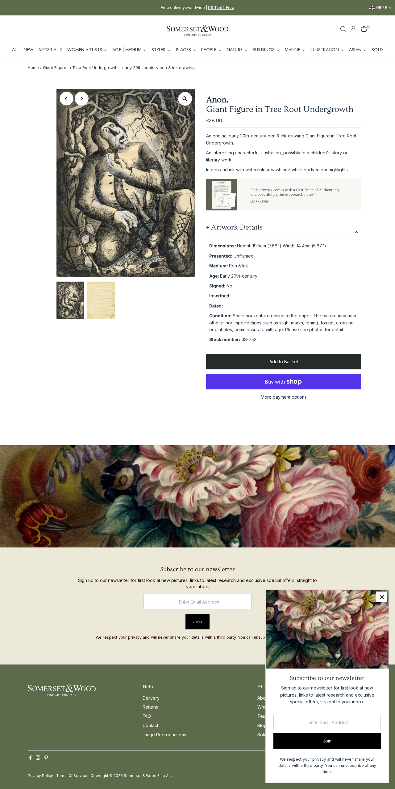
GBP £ (381, 7)
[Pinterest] (46, 758)
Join (197, 621)
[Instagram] (38, 758)
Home (33, 67)
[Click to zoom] (185, 99)
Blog (262, 725)
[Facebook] (30, 758)
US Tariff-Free (221, 7)
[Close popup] (381, 597)
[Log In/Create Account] (353, 29)
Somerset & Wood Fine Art (147, 776)
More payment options (284, 397)
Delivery (151, 698)
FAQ (147, 716)
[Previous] (66, 99)
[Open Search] (343, 29)
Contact (150, 725)
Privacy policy (40, 776)
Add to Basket (283, 361)
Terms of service (71, 776)
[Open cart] (364, 29)
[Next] (82, 99)
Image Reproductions (164, 734)
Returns (150, 707)
